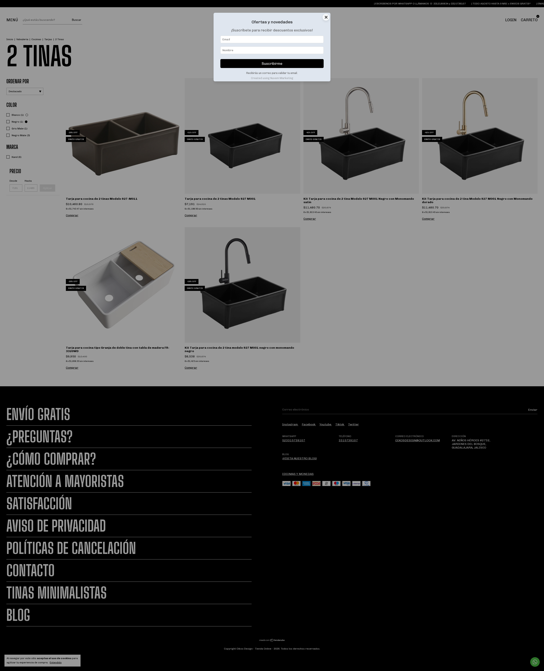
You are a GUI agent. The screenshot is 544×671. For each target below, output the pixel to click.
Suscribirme (272, 63)
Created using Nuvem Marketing (272, 78)
